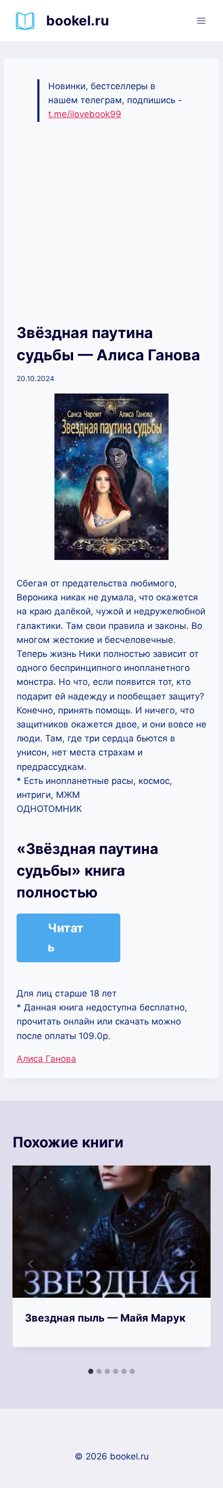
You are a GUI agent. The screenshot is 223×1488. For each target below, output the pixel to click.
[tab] (90, 1371)
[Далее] (192, 1264)
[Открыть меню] (201, 20)
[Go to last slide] (31, 1264)
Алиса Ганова (46, 1059)
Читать (65, 937)
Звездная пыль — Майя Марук (105, 1318)
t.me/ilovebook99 (84, 114)
